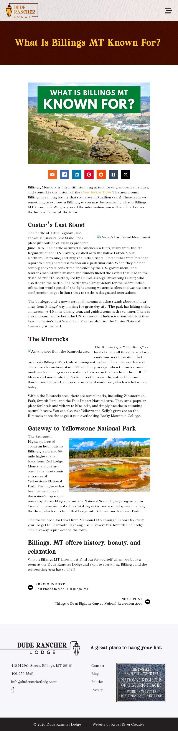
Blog (95, 673)
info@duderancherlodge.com (34, 681)
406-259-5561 (22, 673)
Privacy (97, 690)
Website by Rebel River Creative (118, 724)
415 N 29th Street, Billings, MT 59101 (42, 665)
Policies (97, 681)
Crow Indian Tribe (96, 192)
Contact (97, 665)
